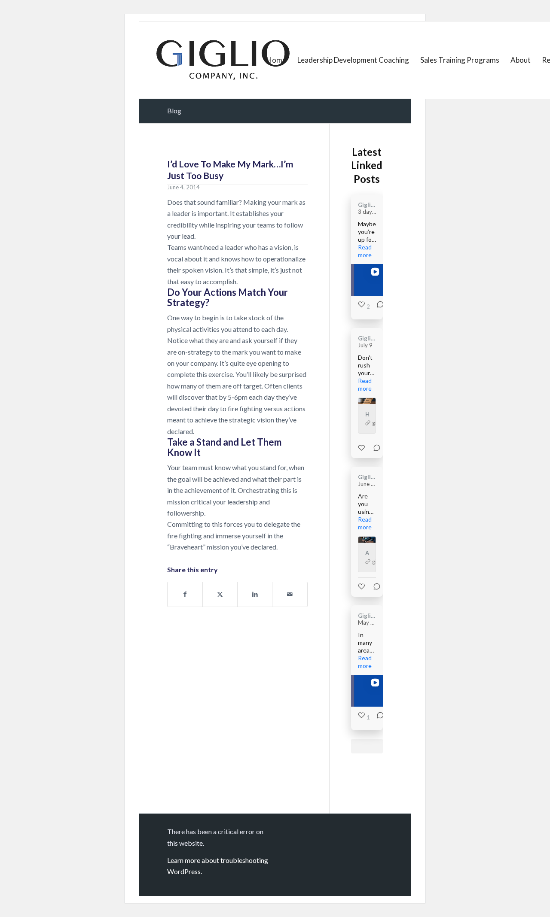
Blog (174, 110)
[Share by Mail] (289, 594)
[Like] (362, 447)
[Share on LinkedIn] (255, 594)
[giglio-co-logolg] (223, 60)
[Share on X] (220, 594)
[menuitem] (276, 60)
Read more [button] (365, 250)
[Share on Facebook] (185, 594)
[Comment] (377, 306)
